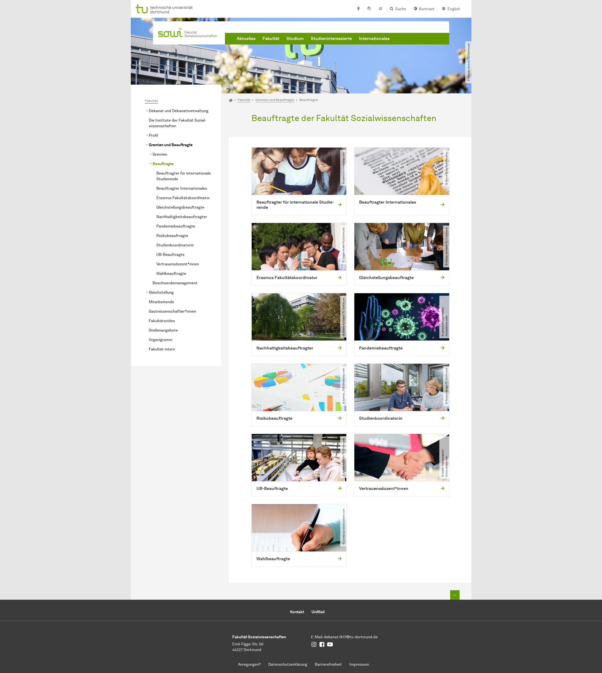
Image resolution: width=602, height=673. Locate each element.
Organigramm (160, 339)
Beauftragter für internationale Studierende (183, 176)
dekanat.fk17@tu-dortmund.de (351, 637)
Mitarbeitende (161, 302)
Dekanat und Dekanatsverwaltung (178, 111)
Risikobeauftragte (172, 235)
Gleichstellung (161, 292)
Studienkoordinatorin (175, 245)
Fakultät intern (162, 349)
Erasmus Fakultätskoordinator (183, 198)
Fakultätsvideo (162, 321)
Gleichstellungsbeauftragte (180, 207)
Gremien (160, 154)
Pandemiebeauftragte (175, 226)
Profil (153, 135)
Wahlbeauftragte (171, 273)
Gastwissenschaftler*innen (172, 311)
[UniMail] (380, 9)
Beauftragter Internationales (181, 188)
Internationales (374, 38)
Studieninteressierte (331, 38)
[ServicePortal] (369, 9)
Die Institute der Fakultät (177, 123)
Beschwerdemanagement (175, 283)
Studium (295, 38)
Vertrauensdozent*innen (177, 264)
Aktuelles (246, 38)
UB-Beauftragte (170, 254)
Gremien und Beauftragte (171, 145)
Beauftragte (163, 164)
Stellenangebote (163, 330)
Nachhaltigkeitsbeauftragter (181, 216)
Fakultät (271, 38)
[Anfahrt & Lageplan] (358, 9)
